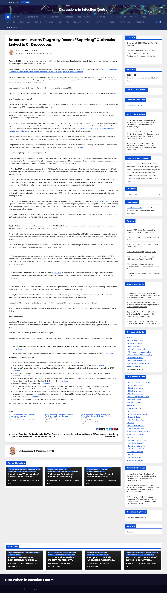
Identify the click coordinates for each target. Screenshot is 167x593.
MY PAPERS (49, 22)
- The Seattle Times (134, 408)
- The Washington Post (135, 460)
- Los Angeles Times (134, 385)
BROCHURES (54, 17)
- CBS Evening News (134, 346)
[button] (157, 22)
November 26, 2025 (17, 563)
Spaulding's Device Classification (65, 554)
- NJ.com (130, 437)
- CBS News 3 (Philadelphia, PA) (139, 352)
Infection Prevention (93, 469)
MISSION (37, 22)
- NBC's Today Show (135, 340)
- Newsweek (131, 411)
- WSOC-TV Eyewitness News (138, 397)
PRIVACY (99, 22)
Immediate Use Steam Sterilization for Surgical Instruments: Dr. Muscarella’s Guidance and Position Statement (141, 122)
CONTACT (101, 17)
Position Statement (14, 554)
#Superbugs (47, 53)
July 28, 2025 (94, 563)
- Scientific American (134, 403)
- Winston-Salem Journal (136, 440)
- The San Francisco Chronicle (138, 431)
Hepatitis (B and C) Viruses (55, 469)
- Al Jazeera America (135, 452)
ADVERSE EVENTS (31, 17)
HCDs (144, 17)
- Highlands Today (134, 417)
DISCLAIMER (121, 17)
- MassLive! (131, 405)
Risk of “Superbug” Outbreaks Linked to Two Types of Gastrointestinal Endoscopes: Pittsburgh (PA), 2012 (96, 416)
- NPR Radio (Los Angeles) (137, 414)
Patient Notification (15, 471)
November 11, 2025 (56, 563)
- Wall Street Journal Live (136, 361)
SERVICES (111, 22)
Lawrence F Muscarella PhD (27, 51)
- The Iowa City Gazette (135, 434)
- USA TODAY (146, 382)
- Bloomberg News (134, 400)
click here (79, 147)
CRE (110, 17)
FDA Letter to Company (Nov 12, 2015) (141, 252)
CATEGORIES (69, 17)
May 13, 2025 (133, 563)
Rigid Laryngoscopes (69, 552)
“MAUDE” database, (102, 201)
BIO (44, 17)
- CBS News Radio (134, 458)
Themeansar (41, 589)
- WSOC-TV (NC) (133, 366)
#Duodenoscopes (35, 53)
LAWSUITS (11, 22)
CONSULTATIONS (85, 17)
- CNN (129, 337)
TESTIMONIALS (125, 22)
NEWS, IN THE (63, 22)
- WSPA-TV (131, 455)
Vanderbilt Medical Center (70, 471)
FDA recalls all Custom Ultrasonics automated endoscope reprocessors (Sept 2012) (143, 266)
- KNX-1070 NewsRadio (135, 426)
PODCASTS (77, 22)
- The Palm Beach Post (135, 420)
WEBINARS (140, 22)
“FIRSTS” (134, 17)
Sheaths (50, 554)
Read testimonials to (134, 208)
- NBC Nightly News (134, 343)
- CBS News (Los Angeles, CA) (138, 364)
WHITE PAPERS (13, 27)
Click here (57, 273)
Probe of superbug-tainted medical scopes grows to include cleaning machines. (143, 305)
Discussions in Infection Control (83, 9)
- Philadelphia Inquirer (135, 388)
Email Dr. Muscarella (134, 105)
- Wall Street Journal (135, 443)
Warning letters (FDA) (29, 471)
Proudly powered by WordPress (14, 589)
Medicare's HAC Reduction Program (97, 554)
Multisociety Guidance (32, 552)
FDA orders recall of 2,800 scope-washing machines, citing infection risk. (141, 314)
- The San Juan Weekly (136, 449)
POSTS (89, 22)
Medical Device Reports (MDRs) (18, 469)
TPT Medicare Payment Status (95, 471)
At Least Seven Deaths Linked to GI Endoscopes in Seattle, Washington (89, 435)
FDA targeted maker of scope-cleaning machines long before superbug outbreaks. (143, 295)
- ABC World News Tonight (137, 349)
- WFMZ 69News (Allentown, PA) (139, 355)
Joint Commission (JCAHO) (16, 552)
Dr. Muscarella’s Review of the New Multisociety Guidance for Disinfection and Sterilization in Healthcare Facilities (143, 134)
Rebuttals (104, 469)
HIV (66, 469)
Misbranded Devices (34, 469)
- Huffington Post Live (135, 358)
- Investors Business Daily (136, 446)
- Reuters (130, 423)
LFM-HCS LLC (24, 22)
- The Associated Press (135, 429)
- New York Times (133, 382)
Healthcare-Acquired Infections (97, 552)
